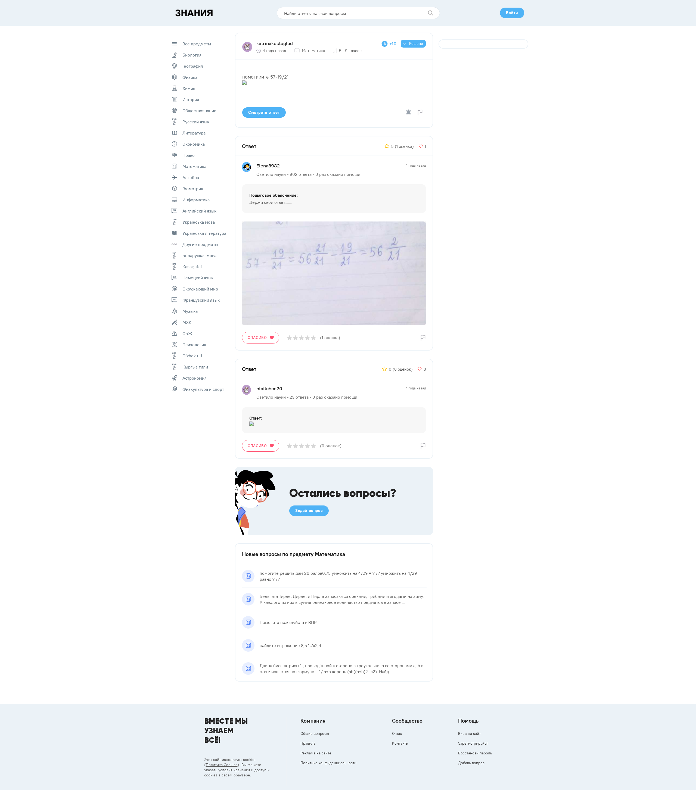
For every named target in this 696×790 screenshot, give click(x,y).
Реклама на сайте (315, 753)
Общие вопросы (314, 733)
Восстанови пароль (475, 753)
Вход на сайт (469, 733)
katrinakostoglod (274, 43)
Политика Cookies (222, 764)
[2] (295, 337)
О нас (397, 733)
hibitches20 (269, 388)
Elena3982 (268, 166)
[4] (307, 337)
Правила (307, 743)
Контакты (400, 743)
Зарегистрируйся (473, 743)
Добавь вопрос (471, 762)
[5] (313, 337)
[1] (289, 337)
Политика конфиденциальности (328, 762)
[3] (301, 337)
